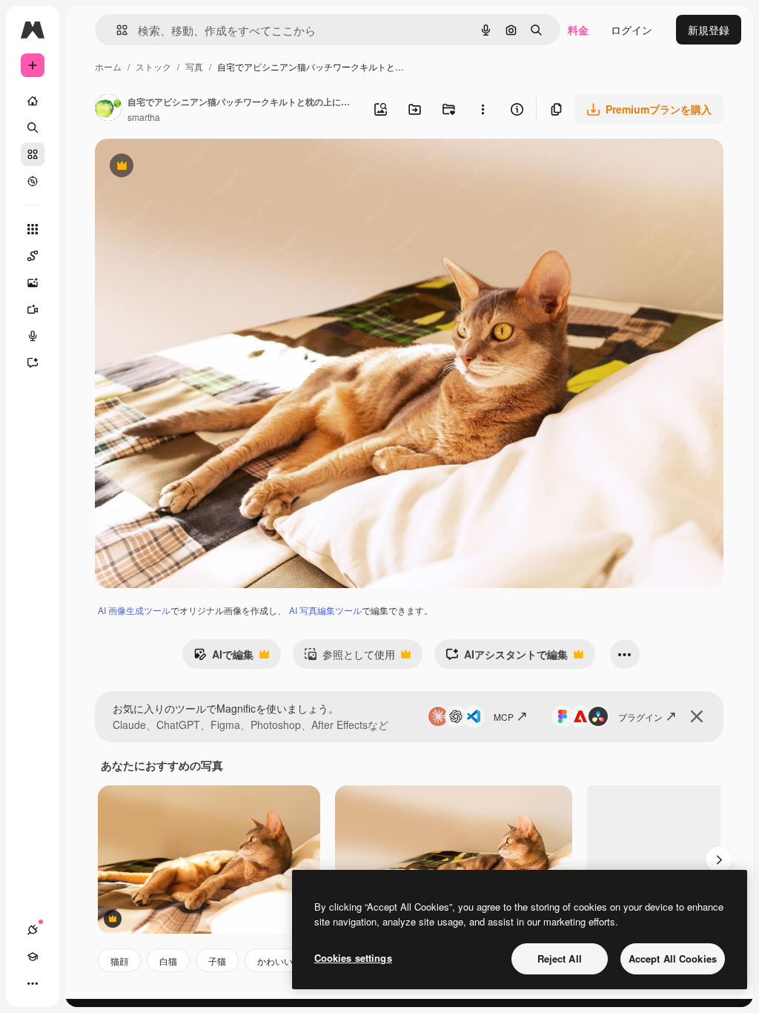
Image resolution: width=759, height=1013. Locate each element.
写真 (194, 66)
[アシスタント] (32, 362)
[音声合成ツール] (32, 336)
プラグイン (640, 716)
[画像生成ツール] (32, 282)
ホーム (108, 66)
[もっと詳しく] (32, 181)
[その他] (32, 983)
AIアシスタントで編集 (506, 658)
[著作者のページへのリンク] (108, 109)
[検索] (32, 127)
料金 (578, 29)
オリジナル (197, 167)
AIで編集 (223, 658)
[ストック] (32, 154)
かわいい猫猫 (284, 960)
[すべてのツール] (32, 229)
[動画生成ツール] (32, 309)
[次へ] (719, 859)
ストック (153, 66)
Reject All (559, 958)
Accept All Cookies (673, 958)
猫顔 (119, 960)
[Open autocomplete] (116, 30)
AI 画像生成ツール (134, 610)
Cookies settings (353, 958)
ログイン (631, 29)
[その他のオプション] (482, 109)
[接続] (32, 930)
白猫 (168, 960)
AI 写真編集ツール (325, 610)
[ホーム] (32, 101)
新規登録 (708, 29)
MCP (504, 716)
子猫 (217, 960)
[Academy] (32, 957)
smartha (143, 116)
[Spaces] (32, 256)
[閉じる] (697, 716)
